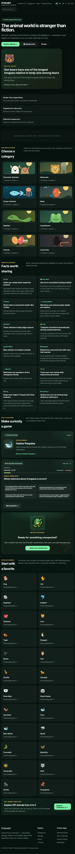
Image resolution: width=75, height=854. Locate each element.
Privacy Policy (62, 839)
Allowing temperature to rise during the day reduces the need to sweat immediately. (53, 488)
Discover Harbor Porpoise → (26, 454)
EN (57, 3)
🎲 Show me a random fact (37, 548)
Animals (40, 836)
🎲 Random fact (29, 44)
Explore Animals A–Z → (62, 806)
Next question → (12, 506)
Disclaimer (61, 842)
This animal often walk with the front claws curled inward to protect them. (18, 495)
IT (66, 3)
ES (63, 3)
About (38, 3)
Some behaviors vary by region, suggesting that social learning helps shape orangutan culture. (54, 495)
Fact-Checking (62, 836)
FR (69, 3)
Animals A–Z (22, 3)
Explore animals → (10, 44)
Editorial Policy (47, 3)
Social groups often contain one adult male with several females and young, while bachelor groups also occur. (20, 488)
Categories (31, 3)
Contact (40, 842)
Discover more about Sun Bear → (16, 85)
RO (60, 3)
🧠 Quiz (44, 44)
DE (72, 3)
